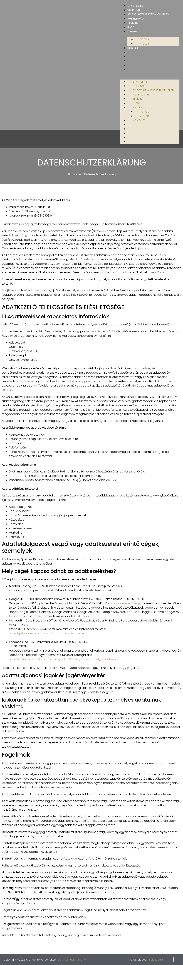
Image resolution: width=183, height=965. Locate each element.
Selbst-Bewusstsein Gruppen (148, 14)
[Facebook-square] (171, 959)
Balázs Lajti (156, 959)
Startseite (135, 6)
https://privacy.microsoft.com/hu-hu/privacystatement (48, 633)
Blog (131, 27)
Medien (132, 31)
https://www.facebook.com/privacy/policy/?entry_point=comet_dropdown (62, 659)
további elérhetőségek (126, 603)
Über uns (133, 10)
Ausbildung (135, 18)
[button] (149, 74)
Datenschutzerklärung (72, 959)
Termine (133, 23)
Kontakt (133, 48)
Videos (145, 43)
